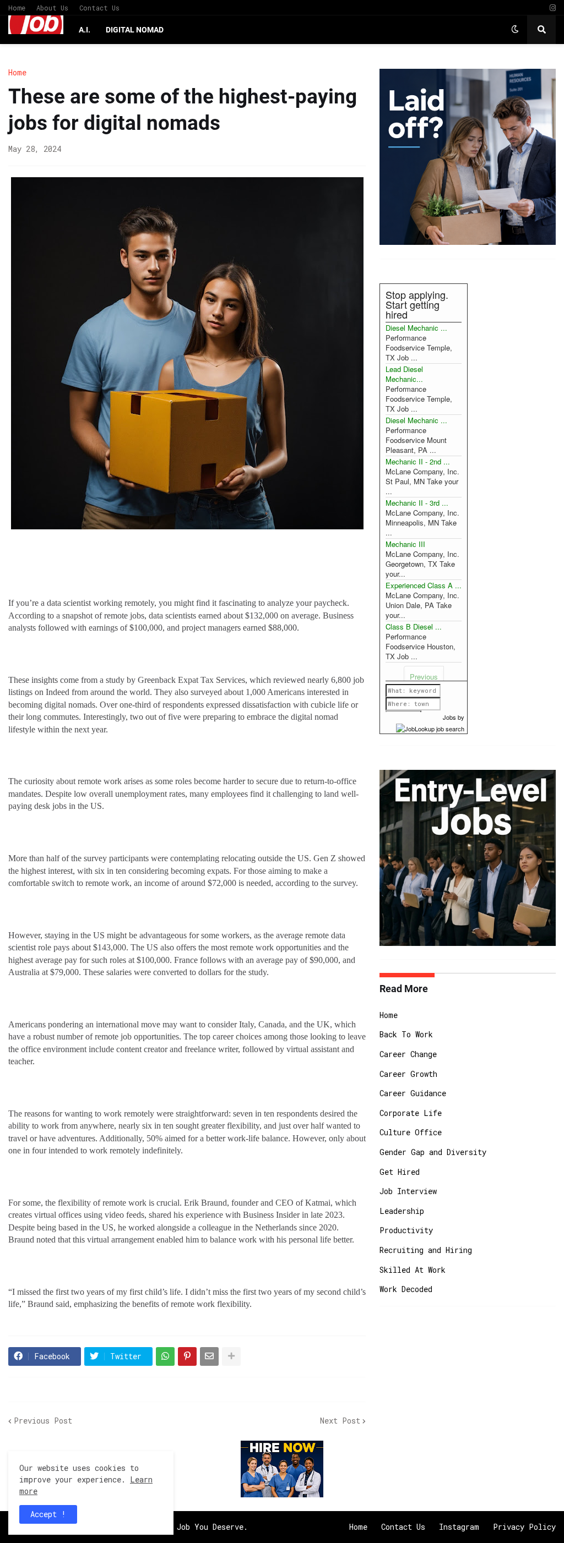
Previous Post (43, 1420)
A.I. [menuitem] (84, 29)
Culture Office (410, 1132)
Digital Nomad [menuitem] (135, 29)
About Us (52, 7)
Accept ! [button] (48, 1514)
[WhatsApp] (165, 1356)
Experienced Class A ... (424, 585)
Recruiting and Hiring (425, 1250)
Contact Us (99, 7)
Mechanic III (405, 544)
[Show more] (231, 1356)
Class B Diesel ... (414, 626)
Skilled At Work (412, 1270)
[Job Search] (430, 727)
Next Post (340, 1420)
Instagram (459, 1527)
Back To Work (406, 1034)
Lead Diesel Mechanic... (404, 374)
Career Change (408, 1054)
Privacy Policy (524, 1527)
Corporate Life (410, 1113)
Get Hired (399, 1172)
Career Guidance (412, 1093)
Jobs (449, 717)
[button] (515, 29)
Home (16, 7)
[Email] (209, 1356)
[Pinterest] (187, 1356)
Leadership (401, 1211)
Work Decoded (405, 1289)
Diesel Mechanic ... (416, 327)
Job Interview (408, 1191)
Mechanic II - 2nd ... (418, 461)
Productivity (406, 1230)
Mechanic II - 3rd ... (417, 502)
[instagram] (553, 8)
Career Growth (408, 1074)
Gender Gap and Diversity (432, 1152)
